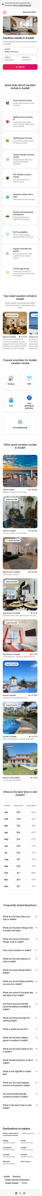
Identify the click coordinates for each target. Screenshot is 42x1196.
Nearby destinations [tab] (10, 1133)
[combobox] (20, 51)
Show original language (22, 5)
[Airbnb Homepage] (4, 12)
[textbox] (11, 59)
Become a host (29, 12)
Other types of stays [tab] (30, 1133)
